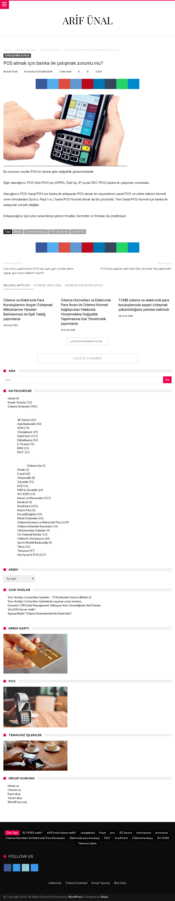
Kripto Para (24, 510)
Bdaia (104, 896)
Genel (11, 398)
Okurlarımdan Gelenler (31, 530)
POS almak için (59, 231)
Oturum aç (14, 790)
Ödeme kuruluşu (36, 231)
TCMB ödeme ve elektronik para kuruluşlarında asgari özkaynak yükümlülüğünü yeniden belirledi (143, 305)
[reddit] (76, 84)
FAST (20, 452)
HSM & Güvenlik (27, 490)
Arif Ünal (12, 71)
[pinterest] (87, 84)
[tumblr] (110, 84)
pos (112, 832)
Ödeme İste (34, 465)
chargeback (88, 832)
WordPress (75, 896)
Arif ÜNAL (88, 20)
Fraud (21, 473)
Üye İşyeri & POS (50, 49)
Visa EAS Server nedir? (22, 609)
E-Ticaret (23, 444)
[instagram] (34, 868)
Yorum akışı (15, 798)
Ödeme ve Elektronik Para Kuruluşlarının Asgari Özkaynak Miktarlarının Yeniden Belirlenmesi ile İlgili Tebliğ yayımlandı (27, 309)
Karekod (22, 502)
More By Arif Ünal (47, 285)
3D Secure (23, 420)
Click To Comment (87, 358)
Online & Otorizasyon (30, 538)
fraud (102, 832)
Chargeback (24, 432)
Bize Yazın (120, 883)
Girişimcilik (24, 477)
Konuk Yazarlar (17, 402)
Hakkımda (55, 883)
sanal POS (78, 231)
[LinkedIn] (25, 868)
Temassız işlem (87, 843)
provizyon (161, 832)
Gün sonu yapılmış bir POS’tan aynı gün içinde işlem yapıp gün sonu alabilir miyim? (38, 268)
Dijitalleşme (24, 440)
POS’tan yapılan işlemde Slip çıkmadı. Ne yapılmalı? (136, 266)
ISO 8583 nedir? (32, 832)
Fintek (21, 469)
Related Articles (16, 285)
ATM (20, 428)
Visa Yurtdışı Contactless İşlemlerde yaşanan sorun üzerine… (45, 601)
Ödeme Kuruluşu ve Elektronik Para (39, 522)
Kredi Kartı (24, 506)
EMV (20, 448)
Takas (21, 546)
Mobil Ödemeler (27, 518)
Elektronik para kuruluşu (85, 838)
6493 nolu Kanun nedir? (61, 832)
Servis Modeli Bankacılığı (32, 542)
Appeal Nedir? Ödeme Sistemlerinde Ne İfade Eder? (40, 613)
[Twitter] (16, 868)
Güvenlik (22, 482)
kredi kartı (121, 838)
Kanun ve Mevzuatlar (30, 498)
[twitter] (53, 84)
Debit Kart (23, 436)
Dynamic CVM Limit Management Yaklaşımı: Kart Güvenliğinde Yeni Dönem (54, 605)
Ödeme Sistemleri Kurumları (34, 526)
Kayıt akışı (14, 794)
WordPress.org (17, 802)
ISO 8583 (23, 494)
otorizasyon (143, 832)
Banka (18, 231)
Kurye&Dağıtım (26, 514)
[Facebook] (7, 868)
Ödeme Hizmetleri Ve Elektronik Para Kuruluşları (35, 838)
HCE (20, 486)
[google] (64, 84)
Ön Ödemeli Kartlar (29, 534)
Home (6, 49)
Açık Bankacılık (26, 424)
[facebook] (41, 84)
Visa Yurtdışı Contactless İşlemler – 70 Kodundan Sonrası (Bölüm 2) (49, 597)
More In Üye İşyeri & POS (84, 285)
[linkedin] (99, 84)
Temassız (23, 550)
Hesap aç (13, 785)
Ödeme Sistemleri (25, 49)
